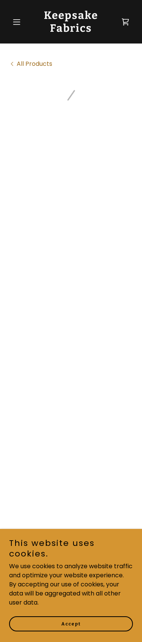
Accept (71, 623)
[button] (18, 22)
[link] (71, 29)
